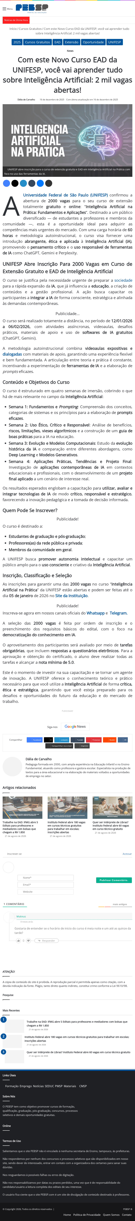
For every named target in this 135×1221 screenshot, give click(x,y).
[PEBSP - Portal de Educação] (32, 8)
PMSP (59, 1086)
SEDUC (49, 1086)
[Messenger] (40, 183)
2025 (17, 42)
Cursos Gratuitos (30, 29)
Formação (12, 1086)
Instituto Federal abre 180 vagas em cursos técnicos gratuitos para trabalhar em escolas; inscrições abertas (66, 827)
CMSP (83, 1086)
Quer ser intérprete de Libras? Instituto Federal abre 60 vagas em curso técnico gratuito (111, 826)
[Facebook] (6, 183)
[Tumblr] (31, 183)
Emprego (26, 1086)
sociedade (123, 280)
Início (13, 29)
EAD (57, 42)
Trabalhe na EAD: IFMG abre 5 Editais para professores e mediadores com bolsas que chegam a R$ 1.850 (20, 827)
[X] (14, 183)
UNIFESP (114, 42)
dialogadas (12, 354)
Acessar (127, 853)
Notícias (38, 1086)
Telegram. (119, 612)
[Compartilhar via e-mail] (48, 183)
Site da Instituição (71, 595)
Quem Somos (111, 1214)
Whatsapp (96, 612)
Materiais (70, 1086)
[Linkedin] (23, 183)
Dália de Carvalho (26, 99)
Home (67, 1214)
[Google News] (75, 727)
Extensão (71, 42)
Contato (126, 1214)
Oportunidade (93, 42)
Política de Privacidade (87, 1214)
